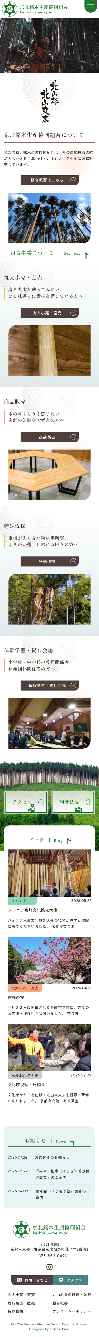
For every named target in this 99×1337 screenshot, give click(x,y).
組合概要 (60, 1303)
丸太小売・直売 (47, 312)
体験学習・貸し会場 (47, 685)
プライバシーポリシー (72, 1311)
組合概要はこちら (47, 180)
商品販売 (47, 437)
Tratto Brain (59, 1329)
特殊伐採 (47, 561)
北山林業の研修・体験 (72, 1294)
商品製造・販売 (21, 1303)
